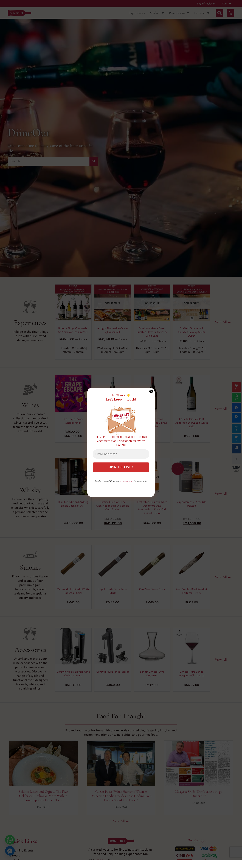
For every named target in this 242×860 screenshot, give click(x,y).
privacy (126, 480)
